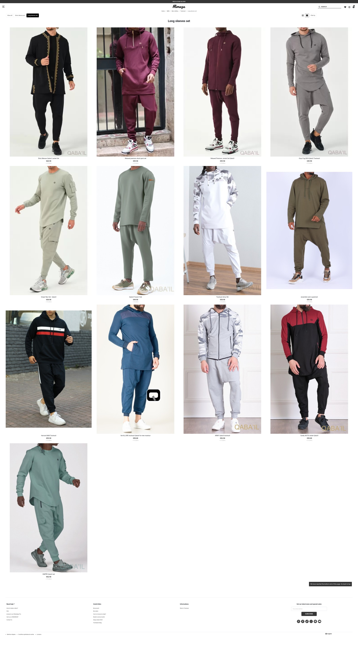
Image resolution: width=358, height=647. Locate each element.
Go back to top (345, 584)
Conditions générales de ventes (26, 634)
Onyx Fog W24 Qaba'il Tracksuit (309, 158)
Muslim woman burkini (99, 617)
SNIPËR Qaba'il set (49, 574)
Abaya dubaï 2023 (98, 620)
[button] (353, 7)
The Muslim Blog (97, 622)
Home (163, 11)
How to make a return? (12, 608)
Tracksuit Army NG (222, 297)
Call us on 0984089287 (12, 617)
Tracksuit (182, 11)
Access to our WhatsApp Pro (14, 614)
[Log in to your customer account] (349, 7)
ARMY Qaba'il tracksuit (222, 435)
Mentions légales (11, 634)
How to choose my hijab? (99, 614)
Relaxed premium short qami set (135, 158)
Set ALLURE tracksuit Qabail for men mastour (135, 435)
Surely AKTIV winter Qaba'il (309, 435)
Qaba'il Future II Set (135, 297)
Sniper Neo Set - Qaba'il (48, 297)
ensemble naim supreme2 (309, 297)
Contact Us (9, 620)
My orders (95, 611)
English (329, 634)
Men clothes (175, 11)
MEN (168, 11)
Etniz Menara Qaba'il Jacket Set (48, 158)
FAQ (8, 611)
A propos (39, 634)
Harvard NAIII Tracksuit (48, 435)
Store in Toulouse (184, 608)
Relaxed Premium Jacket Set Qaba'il (222, 158)
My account (96, 608)
